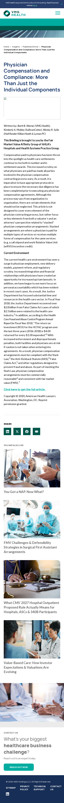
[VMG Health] (14, 13)
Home (6, 46)
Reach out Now (19, 767)
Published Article (30, 46)
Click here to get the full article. (25, 389)
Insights (16, 46)
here (35, 5)
